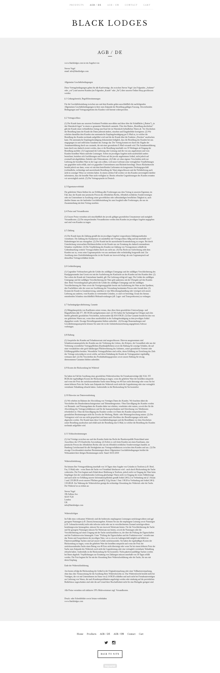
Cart (146, 5)
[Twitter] (106, 642)
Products (77, 5)
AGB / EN (113, 5)
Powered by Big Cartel (110, 666)
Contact (131, 5)
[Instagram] (114, 642)
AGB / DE (95, 5)
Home (80, 634)
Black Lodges (110, 23)
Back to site (110, 654)
